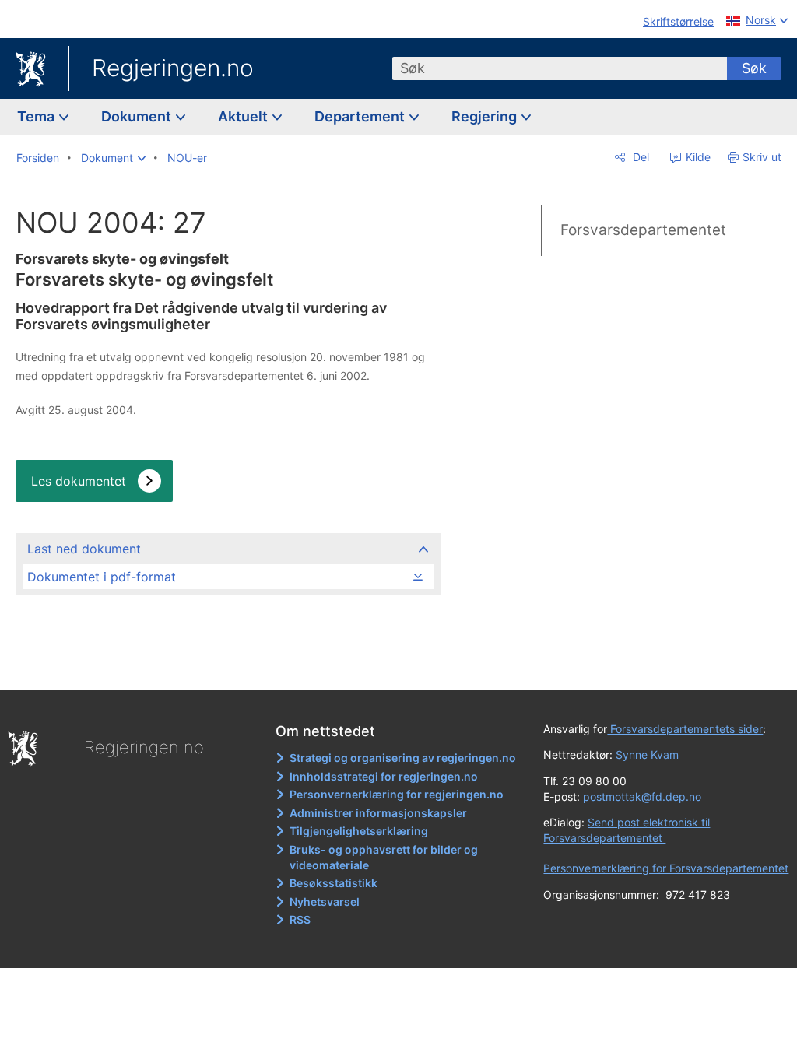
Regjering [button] (485, 116)
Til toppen (227, 667)
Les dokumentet (78, 481)
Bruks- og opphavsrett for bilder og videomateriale (384, 857)
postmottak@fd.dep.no (642, 796)
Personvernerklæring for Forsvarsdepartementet (665, 868)
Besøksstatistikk (333, 882)
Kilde (697, 156)
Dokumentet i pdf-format (101, 576)
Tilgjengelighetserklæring (359, 830)
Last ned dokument (84, 548)
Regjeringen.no (173, 68)
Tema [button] (37, 116)
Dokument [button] (137, 116)
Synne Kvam (647, 754)
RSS (300, 919)
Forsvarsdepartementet (643, 230)
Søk (754, 68)
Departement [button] (361, 116)
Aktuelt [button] (244, 116)
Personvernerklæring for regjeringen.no (397, 794)
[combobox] (559, 68)
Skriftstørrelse (678, 21)
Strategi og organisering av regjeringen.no (403, 757)
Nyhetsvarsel (325, 901)
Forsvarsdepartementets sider (685, 728)
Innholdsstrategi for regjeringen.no (384, 776)
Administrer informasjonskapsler (378, 812)
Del (639, 156)
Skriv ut (762, 156)
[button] (113, 158)
